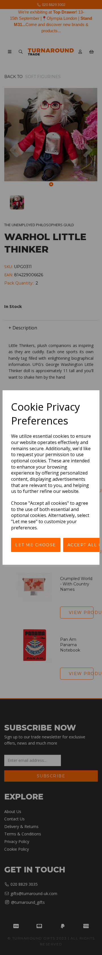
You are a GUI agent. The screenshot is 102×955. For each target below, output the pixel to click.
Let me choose (35, 544)
